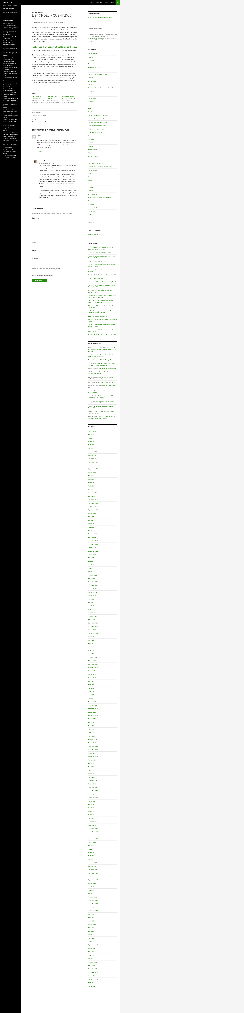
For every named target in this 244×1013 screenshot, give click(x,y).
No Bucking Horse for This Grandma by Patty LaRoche (100, 396)
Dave (89, 360)
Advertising (99, 2)
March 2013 (91, 938)
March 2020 (91, 695)
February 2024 (92, 534)
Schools (90, 190)
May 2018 (91, 770)
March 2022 (91, 612)
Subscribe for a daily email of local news (100, 17)
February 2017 (92, 821)
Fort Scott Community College (97, 119)
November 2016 (93, 832)
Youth (90, 214)
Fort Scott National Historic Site (97, 122)
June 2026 (91, 438)
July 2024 (91, 517)
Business (90, 77)
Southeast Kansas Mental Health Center (100, 197)
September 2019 (93, 715)
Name (34, 242)
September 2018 (93, 756)
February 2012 (92, 962)
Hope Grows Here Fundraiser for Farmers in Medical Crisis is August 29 (101, 301)
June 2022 (91, 602)
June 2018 (91, 767)
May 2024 (91, 523)
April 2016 (91, 856)
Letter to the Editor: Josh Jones (106, 382)
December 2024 (93, 499)
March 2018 (91, 777)
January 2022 (92, 619)
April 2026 (91, 445)
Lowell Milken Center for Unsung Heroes (100, 166)
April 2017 (91, 815)
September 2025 (93, 469)
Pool (89, 184)
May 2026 (91, 441)
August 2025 (92, 472)
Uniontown (91, 211)
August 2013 (92, 924)
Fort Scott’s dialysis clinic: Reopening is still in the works (10, 140)
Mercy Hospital (92, 170)
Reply (40, 151)
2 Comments (61, 22)
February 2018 (92, 780)
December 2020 (93, 664)
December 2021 (93, 623)
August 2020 (92, 678)
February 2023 (92, 575)
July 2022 (91, 599)
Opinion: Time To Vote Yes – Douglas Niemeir (10, 151)
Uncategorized (92, 208)
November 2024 (93, 503)
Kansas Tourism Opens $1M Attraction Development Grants (101, 364)
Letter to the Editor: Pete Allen (107, 368)
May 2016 (91, 852)
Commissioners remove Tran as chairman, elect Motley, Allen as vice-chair (102, 296)
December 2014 (93, 900)
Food (89, 108)
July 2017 (91, 804)
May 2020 (91, 688)
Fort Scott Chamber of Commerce (98, 115)
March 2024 (91, 530)
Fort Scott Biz (8, 2)
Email (34, 250)
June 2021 (91, 643)
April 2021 (91, 650)
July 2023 (91, 558)
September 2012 (93, 945)
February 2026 (92, 452)
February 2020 (92, 698)
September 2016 (93, 839)
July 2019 (91, 722)
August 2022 (92, 595)
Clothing (90, 84)
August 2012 (92, 948)
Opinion (90, 177)
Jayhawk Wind (92, 149)
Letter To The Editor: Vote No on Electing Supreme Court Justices (102, 349)
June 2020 (91, 684)
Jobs (89, 153)
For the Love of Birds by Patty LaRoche (99, 252)
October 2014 (92, 907)
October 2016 (92, 835)
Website (35, 258)
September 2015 (93, 880)
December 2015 (93, 869)
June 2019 (91, 726)
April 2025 (91, 486)
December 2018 (93, 746)
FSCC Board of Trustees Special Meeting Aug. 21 (102, 282)
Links (106, 2)
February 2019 (92, 739)
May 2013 (91, 934)
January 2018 (92, 784)
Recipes (90, 187)
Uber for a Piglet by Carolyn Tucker (103, 360)
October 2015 (92, 876)
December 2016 (93, 828)
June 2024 (91, 520)
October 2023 (92, 547)
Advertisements (92, 53)
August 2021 (92, 636)
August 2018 (92, 760)
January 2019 (92, 743)
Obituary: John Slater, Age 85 (96, 278)
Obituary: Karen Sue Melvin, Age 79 (98, 316)
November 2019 (93, 708)
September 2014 (93, 910)
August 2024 (92, 513)
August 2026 (92, 431)
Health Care (91, 139)
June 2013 (91, 931)
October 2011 (92, 976)
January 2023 (92, 578)
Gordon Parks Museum (95, 132)
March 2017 (91, 818)
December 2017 (93, 787)
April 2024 (91, 527)
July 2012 (91, 952)
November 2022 (93, 585)
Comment (35, 218)
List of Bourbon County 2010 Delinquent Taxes (55, 47)
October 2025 (92, 465)
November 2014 (93, 904)
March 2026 (91, 448)
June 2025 (91, 479)
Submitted (91, 204)
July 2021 (91, 640)
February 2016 (92, 863)
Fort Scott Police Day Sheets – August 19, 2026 (102, 275)
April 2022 (91, 609)
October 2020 (92, 671)
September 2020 (93, 674)
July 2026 (91, 434)
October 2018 (92, 753)
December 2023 (93, 541)
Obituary (90, 173)
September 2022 (93, 592)
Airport (90, 57)
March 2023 (91, 571)
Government (92, 136)
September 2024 (93, 510)
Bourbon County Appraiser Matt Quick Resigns (10, 73)
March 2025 (91, 489)
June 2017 (91, 808)
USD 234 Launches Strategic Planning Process (10, 94)
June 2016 (91, 849)
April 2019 (91, 732)
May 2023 (91, 565)
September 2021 (93, 633)
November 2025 (93, 462)
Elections (91, 95)
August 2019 (92, 719)
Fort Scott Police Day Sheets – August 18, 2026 (102, 335)
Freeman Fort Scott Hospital (96, 129)
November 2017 (93, 791)
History (90, 142)
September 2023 (93, 551)
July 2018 (91, 763)
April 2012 (91, 955)
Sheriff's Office (92, 194)
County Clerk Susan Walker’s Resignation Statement (100, 378)
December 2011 (93, 969)
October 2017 (92, 794)
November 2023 (93, 544)
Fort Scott (91, 112)
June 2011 (91, 982)
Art (89, 64)
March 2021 (91, 654)
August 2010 (92, 986)
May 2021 (91, 647)
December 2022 (93, 582)
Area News (91, 60)
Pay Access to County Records (41, 121)
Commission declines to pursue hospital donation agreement (10, 145)
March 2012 (91, 958)
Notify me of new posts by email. (42, 275)
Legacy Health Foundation (96, 163)
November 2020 (93, 667)
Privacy (112, 2)
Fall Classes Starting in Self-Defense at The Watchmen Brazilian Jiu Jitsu (100, 248)
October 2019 (92, 712)
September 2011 (93, 979)
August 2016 (92, 842)
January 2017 (92, 825)
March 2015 (91, 893)
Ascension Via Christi (94, 67)
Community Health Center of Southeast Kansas (102, 88)
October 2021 (92, 630)
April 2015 (91, 890)
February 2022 (92, 616)
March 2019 (91, 736)
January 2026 (92, 455)
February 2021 (92, 657)
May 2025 (91, 482)
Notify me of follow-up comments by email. (46, 269)
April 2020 (91, 691)
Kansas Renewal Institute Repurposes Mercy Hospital (101, 355)
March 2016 (91, 859)
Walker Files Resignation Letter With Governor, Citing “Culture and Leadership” (102, 311)
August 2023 (92, 554)
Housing (90, 146)
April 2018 (91, 773)
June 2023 (91, 561)
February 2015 (92, 897)
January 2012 (92, 965)
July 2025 (91, 475)
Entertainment (92, 98)
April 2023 (91, 568)
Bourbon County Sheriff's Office (97, 74)
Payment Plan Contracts (39, 114)
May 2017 (91, 811)
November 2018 (93, 749)
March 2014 (91, 921)
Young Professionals (94, 234)
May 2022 (91, 606)
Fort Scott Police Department (97, 125)
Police (90, 180)
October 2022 (92, 589)
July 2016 (91, 845)
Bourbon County (37, 12)
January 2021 (92, 660)
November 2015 (93, 873)
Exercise (90, 101)
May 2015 (91, 887)
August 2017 (92, 801)
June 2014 (91, 917)
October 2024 (92, 506)
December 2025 (93, 458)
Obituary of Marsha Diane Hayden (98, 261)
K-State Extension (93, 156)
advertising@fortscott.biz (95, 38)
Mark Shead (51, 22)
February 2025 (92, 493)
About (91, 2)
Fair (89, 105)
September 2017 (93, 797)
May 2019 (91, 729)
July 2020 (91, 681)
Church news (92, 81)
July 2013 (91, 928)
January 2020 (92, 702)
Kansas (90, 160)
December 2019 (93, 705)
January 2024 (92, 537)
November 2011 (93, 972)
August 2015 (92, 883)
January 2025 (92, 496)
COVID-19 (91, 91)
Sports (90, 201)
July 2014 (91, 914)
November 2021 (93, 626)
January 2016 (92, 866)
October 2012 (92, 941)
